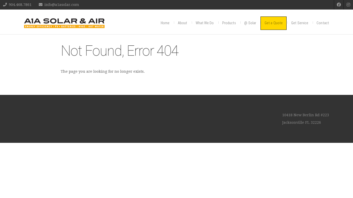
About (182, 23)
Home (165, 23)
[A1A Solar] (64, 23)
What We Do (205, 23)
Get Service (299, 23)
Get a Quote (274, 23)
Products (229, 23)
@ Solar (250, 23)
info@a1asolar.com (61, 5)
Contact (323, 23)
